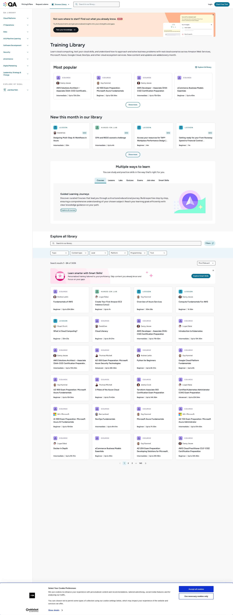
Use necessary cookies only (196, 596)
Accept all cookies (196, 589)
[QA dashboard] (10, 4)
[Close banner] (213, 14)
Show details (53, 610)
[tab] (100, 180)
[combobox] (96, 4)
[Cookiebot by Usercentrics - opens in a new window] (32, 610)
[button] (27, 4)
